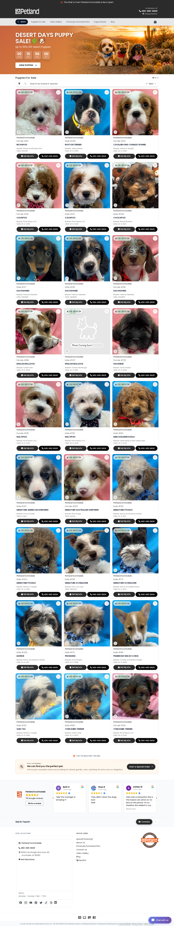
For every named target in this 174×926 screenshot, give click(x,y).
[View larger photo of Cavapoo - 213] (106, 165)
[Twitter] (41, 903)
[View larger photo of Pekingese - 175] (106, 603)
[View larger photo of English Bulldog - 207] (106, 311)
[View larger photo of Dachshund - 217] (58, 238)
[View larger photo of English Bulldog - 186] (58, 311)
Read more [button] (96, 809)
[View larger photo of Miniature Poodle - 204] (58, 530)
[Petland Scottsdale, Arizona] (27, 11)
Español (82, 860)
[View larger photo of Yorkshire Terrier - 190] (106, 676)
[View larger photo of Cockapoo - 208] (155, 165)
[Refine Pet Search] (19, 84)
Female (23, 141)
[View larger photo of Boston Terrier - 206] (106, 92)
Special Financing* (84, 839)
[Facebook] (21, 903)
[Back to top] (156, 821)
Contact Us (81, 849)
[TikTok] (46, 903)
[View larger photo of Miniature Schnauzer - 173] (155, 530)
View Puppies (26, 65)
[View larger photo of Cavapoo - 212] (58, 165)
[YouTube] (31, 903)
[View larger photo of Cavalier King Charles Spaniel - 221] (155, 92)
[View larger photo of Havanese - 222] (155, 311)
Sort (151, 83)
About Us (80, 842)
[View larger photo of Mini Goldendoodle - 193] (155, 384)
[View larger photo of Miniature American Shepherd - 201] (58, 457)
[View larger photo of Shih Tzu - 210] (58, 676)
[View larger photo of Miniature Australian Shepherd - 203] (106, 457)
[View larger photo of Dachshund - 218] (106, 238)
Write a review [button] (34, 803)
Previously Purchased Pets (78, 22)
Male (70, 141)
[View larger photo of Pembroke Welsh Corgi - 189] (155, 603)
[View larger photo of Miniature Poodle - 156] (155, 457)
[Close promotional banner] (154, 30)
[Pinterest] (36, 903)
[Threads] (51, 903)
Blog (113, 22)
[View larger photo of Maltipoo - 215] (58, 384)
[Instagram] (26, 903)
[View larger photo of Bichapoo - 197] (58, 92)
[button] (25, 92)
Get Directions (27, 859)
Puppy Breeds (100, 22)
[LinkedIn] (55, 903)
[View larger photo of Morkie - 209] (58, 603)
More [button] (156, 77)
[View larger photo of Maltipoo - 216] (106, 384)
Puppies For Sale (38, 22)
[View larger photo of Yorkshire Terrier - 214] (155, 676)
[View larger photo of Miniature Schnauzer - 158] (106, 530)
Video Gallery (56, 22)
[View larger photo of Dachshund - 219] (155, 238)
